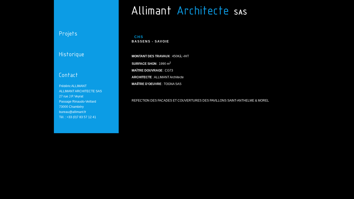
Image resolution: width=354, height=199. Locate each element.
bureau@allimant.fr (72, 112)
